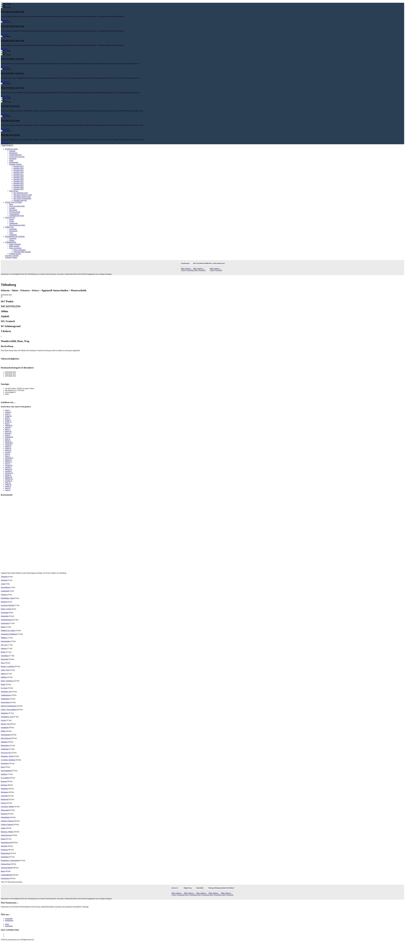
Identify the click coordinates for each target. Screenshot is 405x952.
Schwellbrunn (5, 587)
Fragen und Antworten (16, 157)
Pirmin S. (8, 475)
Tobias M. (8, 416)
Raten (3, 871)
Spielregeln (13, 235)
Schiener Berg (5, 864)
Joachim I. (8, 471)
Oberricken (4, 659)
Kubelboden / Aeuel (7, 598)
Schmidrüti (4, 727)
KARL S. (8, 422)
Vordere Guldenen (7, 824)
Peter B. (7, 435)
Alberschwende (6, 835)
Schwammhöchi (6, 771)
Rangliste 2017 (19, 174)
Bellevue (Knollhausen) (9, 706)
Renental (4, 781)
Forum (11, 219)
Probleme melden (15, 254)
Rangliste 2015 (19, 170)
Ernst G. (8, 463)
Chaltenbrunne (6, 695)
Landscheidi (5, 591)
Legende (12, 208)
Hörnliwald (4, 799)
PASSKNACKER (11, 149)
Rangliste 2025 (19, 189)
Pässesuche (4, 20)
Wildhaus (4, 638)
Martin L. (8, 441)
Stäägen (3, 674)
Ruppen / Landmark (7, 666)
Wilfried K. (9, 425)
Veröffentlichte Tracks (16, 216)
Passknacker (5, 114)
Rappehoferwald (6, 842)
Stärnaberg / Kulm (7, 756)
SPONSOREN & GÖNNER (15, 236)
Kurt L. (7, 423)
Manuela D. (9, 443)
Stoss (2, 663)
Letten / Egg (5, 670)
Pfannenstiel (5, 810)
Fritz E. (7, 410)
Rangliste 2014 (19, 168)
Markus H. (8, 477)
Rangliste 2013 (19, 166)
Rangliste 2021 (19, 181)
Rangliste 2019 (19, 177)
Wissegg (3, 648)
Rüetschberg (5, 745)
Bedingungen (13, 162)
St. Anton (4, 688)
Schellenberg (5, 699)
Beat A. (7, 429)
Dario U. (8, 488)
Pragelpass (4, 850)
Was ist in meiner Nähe (17, 206)
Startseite (12, 151)
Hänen (3, 627)
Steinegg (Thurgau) (7, 821)
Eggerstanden (5, 641)
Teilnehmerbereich (15, 155)
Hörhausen (4, 792)
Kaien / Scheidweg (7, 681)
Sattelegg (4, 774)
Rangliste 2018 (19, 176)
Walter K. (8, 448)
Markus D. (8, 469)
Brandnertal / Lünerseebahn (10, 860)
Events (11, 221)
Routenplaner (5, 67)
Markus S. (8, 460)
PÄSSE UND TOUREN (13, 202)
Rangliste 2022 (19, 183)
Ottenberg (4, 742)
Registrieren (13, 153)
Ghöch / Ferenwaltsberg (9, 709)
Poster (11, 160)
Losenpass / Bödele (7, 806)
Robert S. (8, 450)
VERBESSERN (10, 242)
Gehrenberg (5, 857)
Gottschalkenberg (7, 875)
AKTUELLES (10, 217)
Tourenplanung (14, 214)
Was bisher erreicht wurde (22, 197)
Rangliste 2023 (19, 185)
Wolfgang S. (9, 437)
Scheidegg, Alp (6, 691)
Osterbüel (4, 580)
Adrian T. (8, 412)
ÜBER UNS (9, 227)
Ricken (3, 652)
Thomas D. (9, 465)
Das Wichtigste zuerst (21, 193)
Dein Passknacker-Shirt (17, 225)
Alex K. (7, 490)
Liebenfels (4, 796)
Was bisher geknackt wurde (23, 195)
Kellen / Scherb (6, 609)
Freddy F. (8, 467)
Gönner (11, 240)
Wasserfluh (4, 616)
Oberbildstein (5, 817)
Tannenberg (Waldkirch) (9, 634)
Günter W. (8, 444)
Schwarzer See (6, 753)
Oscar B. (8, 452)
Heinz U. (8, 420)
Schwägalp (4, 612)
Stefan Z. (8, 486)
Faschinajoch (5, 878)
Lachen (3, 720)
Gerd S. (7, 414)
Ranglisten (12, 158)
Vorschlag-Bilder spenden (22, 252)
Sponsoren (12, 238)
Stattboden (4, 713)
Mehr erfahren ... (186, 268)
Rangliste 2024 (19, 187)
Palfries (3, 731)
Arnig (3, 584)
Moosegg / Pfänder (7, 832)
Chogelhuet (5, 656)
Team (11, 233)
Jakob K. (8, 427)
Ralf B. (7, 418)
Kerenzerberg (5, 702)
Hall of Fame (13, 191)
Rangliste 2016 (19, 172)
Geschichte (13, 229)
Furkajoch (4, 814)
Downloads (13, 210)
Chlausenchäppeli (7, 868)
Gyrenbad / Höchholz (8, 760)
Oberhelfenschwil (7, 620)
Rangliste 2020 (19, 179)
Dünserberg (5, 763)
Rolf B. (7, 454)
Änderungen (13, 223)
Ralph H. (8, 446)
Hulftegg (4, 677)
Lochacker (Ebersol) (7, 605)
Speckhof (4, 846)
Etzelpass (4, 785)
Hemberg (4, 602)
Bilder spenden (14, 246)
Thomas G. (9, 481)
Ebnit (2, 767)
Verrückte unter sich (20, 200)
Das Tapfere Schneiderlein (22, 198)
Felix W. (8, 482)
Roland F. (8, 433)
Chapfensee (5, 749)
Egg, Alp (4, 645)
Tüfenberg (4, 576)
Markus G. (8, 462)
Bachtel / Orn (5, 724)
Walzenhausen (5, 735)
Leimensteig (5, 623)
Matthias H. (9, 479)
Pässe (11, 204)
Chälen (3, 828)
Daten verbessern (15, 244)
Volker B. (8, 484)
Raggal (3, 839)
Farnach (3, 803)
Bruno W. (8, 431)
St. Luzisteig (5, 778)
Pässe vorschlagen (15, 248)
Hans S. (7, 456)
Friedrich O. (9, 473)
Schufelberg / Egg (7, 717)
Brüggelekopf (5, 853)
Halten (3, 684)
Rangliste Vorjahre (15, 164)
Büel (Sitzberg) (6, 738)
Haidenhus (4, 788)
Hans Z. (7, 439)
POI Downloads (14, 212)
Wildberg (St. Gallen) (8, 630)
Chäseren (4, 594)
